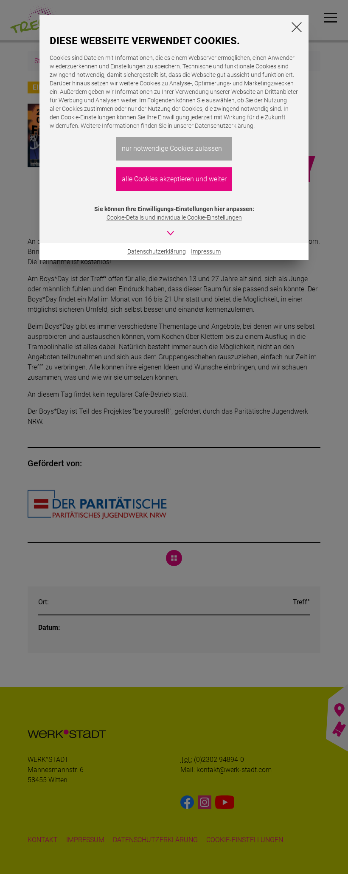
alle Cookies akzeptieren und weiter (174, 179)
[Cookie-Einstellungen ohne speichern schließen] (297, 27)
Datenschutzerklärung (156, 251)
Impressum (206, 251)
